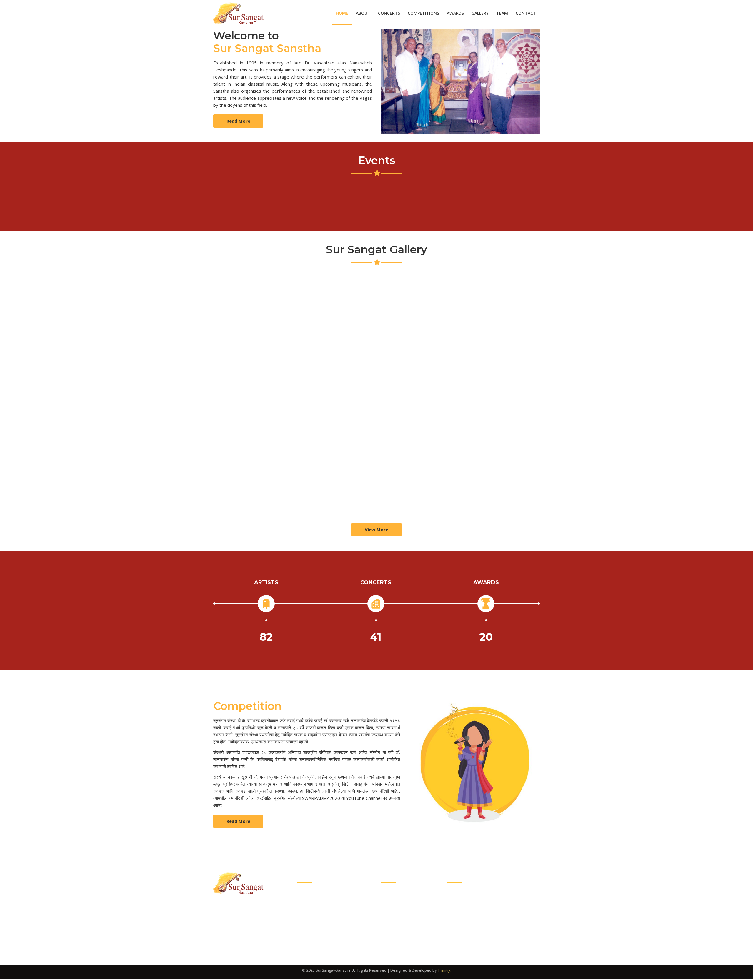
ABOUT (363, 13)
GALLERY (480, 13)
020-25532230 (474, 934)
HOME (342, 13)
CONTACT (526, 13)
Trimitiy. (444, 970)
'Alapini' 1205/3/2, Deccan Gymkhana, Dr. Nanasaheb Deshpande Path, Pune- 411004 (499, 901)
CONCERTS (389, 13)
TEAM (502, 13)
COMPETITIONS (423, 13)
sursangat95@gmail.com (486, 921)
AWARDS (455, 13)
